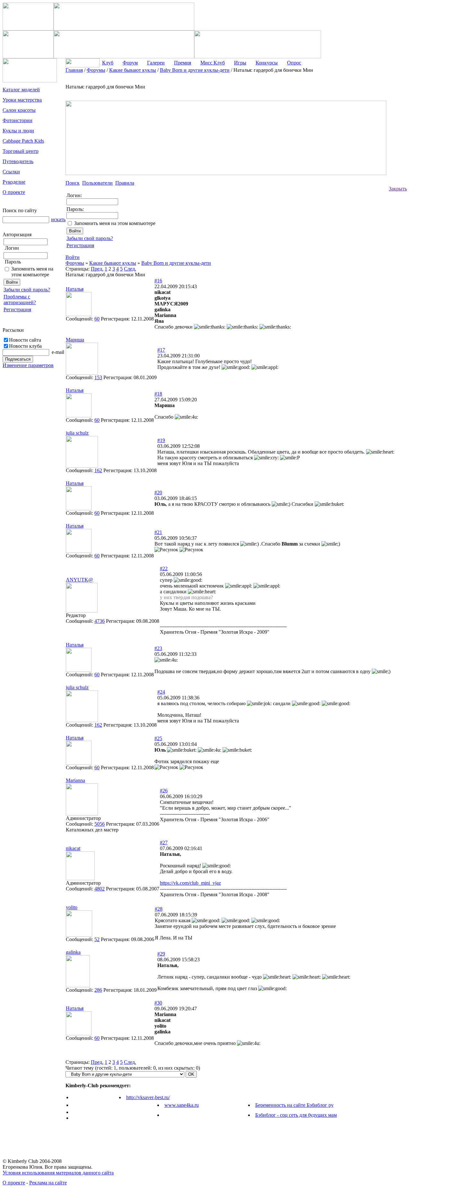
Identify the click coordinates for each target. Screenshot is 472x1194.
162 (98, 470)
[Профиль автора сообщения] (79, 314)
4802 (99, 888)
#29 (161, 953)
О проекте (14, 1182)
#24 (161, 692)
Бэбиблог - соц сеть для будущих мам (296, 1115)
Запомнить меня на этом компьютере (32, 271)
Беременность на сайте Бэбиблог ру (294, 1105)
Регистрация (17, 309)
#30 (158, 1003)
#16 (158, 280)
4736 (99, 621)
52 (97, 939)
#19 (161, 440)
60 (97, 318)
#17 (161, 350)
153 (98, 377)
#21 (158, 532)
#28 (158, 909)
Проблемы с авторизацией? (20, 299)
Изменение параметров (28, 365)
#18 (158, 394)
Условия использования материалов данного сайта (58, 1172)
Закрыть (398, 188)
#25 (158, 738)
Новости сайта (25, 340)
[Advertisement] (432, 163)
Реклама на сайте (48, 1182)
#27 (164, 842)
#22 (164, 568)
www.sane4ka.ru (181, 1105)
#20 (158, 492)
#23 (158, 648)
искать (58, 219)
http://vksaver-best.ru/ (148, 1097)
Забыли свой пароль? (27, 289)
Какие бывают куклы (112, 263)
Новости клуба (25, 346)
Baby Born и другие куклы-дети (176, 263)
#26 (164, 790)
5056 (99, 824)
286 (98, 990)
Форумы (75, 263)
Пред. (97, 268)
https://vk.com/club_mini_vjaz (190, 883)
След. (130, 268)
